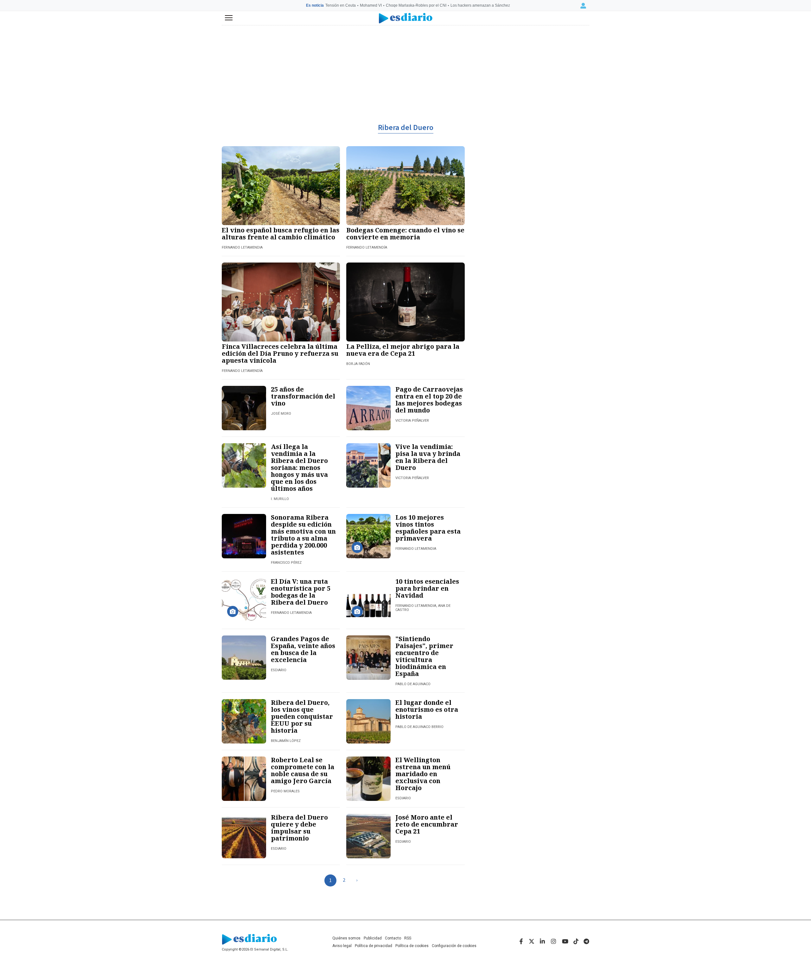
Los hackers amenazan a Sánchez (480, 5)
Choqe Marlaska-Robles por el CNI (416, 5)
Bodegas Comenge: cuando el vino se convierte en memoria (405, 233)
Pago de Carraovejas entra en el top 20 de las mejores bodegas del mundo (429, 399)
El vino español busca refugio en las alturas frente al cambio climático (280, 233)
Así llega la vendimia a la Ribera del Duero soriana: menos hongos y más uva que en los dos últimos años (299, 467)
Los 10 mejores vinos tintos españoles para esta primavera (428, 527)
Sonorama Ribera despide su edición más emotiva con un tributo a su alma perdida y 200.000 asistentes (303, 534)
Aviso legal (342, 946)
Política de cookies (412, 946)
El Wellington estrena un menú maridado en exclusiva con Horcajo (422, 774)
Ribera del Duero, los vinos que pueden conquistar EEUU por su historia (302, 716)
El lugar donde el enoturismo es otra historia (426, 709)
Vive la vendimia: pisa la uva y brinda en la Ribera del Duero (427, 457)
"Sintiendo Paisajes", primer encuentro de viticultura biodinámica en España (424, 656)
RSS (407, 938)
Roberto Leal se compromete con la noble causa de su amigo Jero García (302, 770)
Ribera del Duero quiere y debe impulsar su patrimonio (299, 827)
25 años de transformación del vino (303, 396)
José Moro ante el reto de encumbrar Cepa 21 (426, 824)
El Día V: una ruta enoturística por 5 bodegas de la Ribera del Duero (300, 592)
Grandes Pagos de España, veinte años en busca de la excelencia (303, 649)
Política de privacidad (373, 946)
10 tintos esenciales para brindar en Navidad (427, 588)
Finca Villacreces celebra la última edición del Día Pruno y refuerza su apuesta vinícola (280, 353)
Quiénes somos (346, 938)
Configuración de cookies (454, 946)
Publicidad (373, 938)
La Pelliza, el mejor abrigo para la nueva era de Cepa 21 (402, 350)
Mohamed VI (371, 5)
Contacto (393, 938)
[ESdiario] (406, 18)
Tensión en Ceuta (340, 5)
